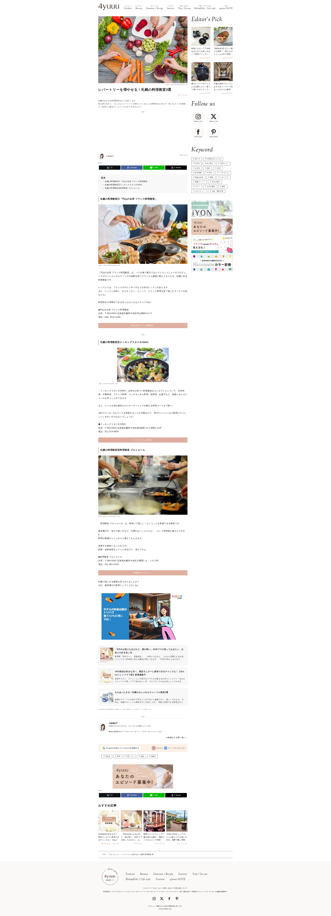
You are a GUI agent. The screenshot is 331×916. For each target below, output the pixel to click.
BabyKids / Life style (138, 879)
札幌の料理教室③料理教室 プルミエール (122, 188)
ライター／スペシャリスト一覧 (170, 892)
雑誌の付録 (199, 177)
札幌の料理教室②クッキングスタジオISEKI (123, 185)
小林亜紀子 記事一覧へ (175, 737)
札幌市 (153, 756)
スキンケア (224, 177)
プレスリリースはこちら (152, 888)
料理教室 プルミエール (142, 573)
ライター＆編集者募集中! (218, 892)
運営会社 (186, 892)
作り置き (210, 163)
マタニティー (200, 191)
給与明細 (198, 173)
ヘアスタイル (224, 173)
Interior (182, 874)
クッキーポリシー (150, 892)
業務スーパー (200, 182)
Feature (160, 879)
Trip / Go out (200, 874)
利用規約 (106, 892)
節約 (208, 168)
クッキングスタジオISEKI (142, 440)
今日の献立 (216, 182)
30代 (210, 173)
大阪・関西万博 (217, 191)
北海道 (107, 756)
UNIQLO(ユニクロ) (214, 159)
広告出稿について (180, 888)
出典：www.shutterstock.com (176, 85)
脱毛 (223, 186)
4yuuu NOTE (178, 879)
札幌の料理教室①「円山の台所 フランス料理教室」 (127, 181)
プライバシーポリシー (134, 892)
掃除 (211, 177)
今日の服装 (211, 186)
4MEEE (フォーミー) (199, 892)
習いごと (130, 756)
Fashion (130, 874)
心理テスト (224, 163)
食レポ (197, 159)
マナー (197, 186)
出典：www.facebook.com (108, 383)
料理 (118, 756)
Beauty (144, 874)
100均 (197, 163)
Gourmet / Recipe (163, 874)
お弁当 (197, 168)
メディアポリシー (117, 892)
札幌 (142, 756)
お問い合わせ (167, 888)
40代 (219, 168)
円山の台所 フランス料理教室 (142, 325)
